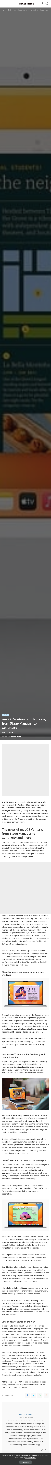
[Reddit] (46, 1395)
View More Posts (25, 1417)
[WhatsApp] (39, 1395)
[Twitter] (33, 1395)
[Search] (46, 3)
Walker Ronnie (7, 732)
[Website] (42, 1450)
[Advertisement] (25, 770)
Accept (26, 1462)
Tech (5, 715)
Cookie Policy (30, 1458)
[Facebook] (27, 1395)
